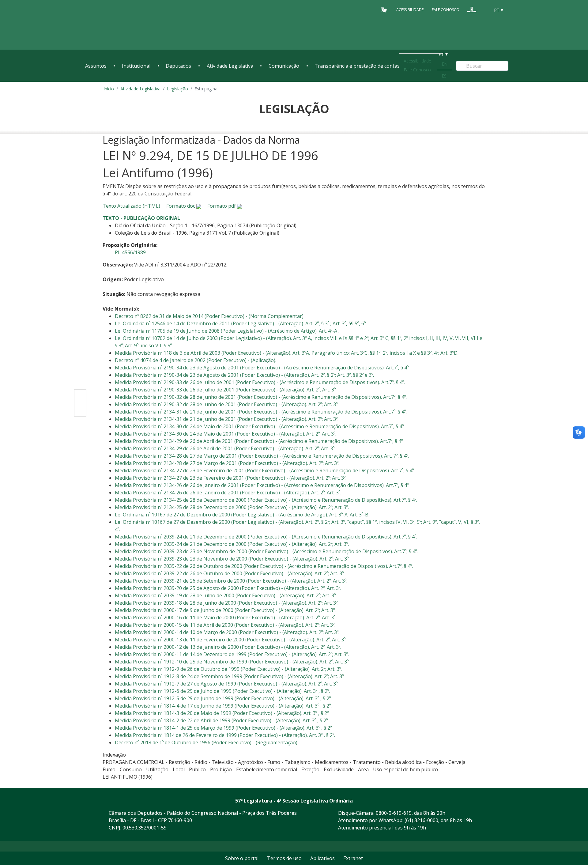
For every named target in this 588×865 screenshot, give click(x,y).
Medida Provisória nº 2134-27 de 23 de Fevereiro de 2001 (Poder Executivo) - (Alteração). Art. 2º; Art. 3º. (230, 477)
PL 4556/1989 (130, 252)
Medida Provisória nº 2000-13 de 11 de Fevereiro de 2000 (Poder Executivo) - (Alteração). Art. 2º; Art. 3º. (230, 639)
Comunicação (284, 65)
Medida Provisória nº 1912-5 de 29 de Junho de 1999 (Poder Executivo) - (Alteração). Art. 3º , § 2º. (223, 698)
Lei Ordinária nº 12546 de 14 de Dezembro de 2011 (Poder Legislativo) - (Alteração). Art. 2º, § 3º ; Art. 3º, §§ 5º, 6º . (241, 323)
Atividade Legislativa (230, 65)
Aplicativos (322, 858)
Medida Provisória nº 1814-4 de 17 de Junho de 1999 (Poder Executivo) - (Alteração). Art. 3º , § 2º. (223, 705)
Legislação (177, 89)
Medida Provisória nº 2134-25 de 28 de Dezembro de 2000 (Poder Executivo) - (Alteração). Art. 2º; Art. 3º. (232, 507)
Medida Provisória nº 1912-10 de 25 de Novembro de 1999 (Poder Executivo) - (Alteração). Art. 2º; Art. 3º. (232, 661)
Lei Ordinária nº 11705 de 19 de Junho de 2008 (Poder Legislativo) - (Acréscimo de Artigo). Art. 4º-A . (227, 330)
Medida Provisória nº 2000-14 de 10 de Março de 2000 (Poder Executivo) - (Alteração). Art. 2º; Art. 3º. (227, 632)
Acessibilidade (410, 9)
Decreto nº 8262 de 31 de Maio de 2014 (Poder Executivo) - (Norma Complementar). (209, 316)
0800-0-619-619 (394, 813)
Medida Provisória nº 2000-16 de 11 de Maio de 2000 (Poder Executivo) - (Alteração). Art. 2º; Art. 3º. (225, 617)
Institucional (136, 65)
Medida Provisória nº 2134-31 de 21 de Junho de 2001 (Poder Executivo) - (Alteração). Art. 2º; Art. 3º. (226, 419)
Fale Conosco (445, 9)
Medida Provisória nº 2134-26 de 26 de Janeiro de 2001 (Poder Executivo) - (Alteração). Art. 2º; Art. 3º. (228, 492)
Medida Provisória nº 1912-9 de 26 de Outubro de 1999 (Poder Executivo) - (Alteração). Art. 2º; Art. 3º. (228, 669)
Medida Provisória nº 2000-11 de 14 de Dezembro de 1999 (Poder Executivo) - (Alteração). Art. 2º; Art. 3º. (232, 654)
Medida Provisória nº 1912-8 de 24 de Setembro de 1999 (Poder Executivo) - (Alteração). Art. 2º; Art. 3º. (230, 676)
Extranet (353, 858)
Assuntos (96, 65)
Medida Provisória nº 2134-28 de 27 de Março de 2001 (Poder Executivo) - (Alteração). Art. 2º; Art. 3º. (227, 463)
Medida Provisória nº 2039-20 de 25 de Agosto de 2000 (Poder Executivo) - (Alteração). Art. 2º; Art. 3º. (228, 588)
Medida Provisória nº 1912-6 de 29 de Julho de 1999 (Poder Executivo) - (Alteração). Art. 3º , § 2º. (222, 691)
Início (109, 89)
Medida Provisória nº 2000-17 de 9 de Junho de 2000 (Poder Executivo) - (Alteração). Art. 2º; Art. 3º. (225, 610)
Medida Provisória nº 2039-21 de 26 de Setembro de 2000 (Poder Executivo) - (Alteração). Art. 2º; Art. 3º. (231, 580)
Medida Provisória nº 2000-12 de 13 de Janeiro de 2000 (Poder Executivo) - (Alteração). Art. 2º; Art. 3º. (228, 647)
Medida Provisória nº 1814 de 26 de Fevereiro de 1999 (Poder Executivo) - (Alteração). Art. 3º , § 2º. (225, 735)
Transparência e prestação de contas (357, 65)
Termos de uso (284, 858)
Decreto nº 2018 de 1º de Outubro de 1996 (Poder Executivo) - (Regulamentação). (206, 742)
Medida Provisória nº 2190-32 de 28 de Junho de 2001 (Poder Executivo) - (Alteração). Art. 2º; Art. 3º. (226, 404)
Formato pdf (222, 205)
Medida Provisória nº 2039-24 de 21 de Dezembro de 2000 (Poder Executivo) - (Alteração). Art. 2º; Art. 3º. (232, 544)
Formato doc (181, 205)
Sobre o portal (241, 858)
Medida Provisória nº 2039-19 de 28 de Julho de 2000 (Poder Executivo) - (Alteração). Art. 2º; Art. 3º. (226, 595)
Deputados (178, 65)
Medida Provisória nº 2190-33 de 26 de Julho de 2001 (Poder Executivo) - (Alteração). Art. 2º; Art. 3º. (226, 389)
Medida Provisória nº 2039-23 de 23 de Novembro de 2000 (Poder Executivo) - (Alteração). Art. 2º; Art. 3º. (232, 558)
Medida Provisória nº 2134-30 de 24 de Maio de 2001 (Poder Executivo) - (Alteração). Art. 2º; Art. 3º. (225, 433)
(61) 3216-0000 (421, 820)
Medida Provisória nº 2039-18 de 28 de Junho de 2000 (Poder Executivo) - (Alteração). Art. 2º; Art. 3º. (226, 602)
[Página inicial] (122, 25)
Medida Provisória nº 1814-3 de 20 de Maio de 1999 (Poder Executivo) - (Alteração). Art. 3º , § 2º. (222, 713)
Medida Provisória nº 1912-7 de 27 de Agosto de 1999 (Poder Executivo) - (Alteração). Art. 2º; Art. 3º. (226, 683)
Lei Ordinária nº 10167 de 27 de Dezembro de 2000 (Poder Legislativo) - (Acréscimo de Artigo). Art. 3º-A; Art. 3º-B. (242, 514)
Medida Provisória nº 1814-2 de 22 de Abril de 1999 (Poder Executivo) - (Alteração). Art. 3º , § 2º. (222, 720)
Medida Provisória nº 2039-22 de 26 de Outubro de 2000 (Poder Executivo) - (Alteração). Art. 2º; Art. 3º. (230, 573)
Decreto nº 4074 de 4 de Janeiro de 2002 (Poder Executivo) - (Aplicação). (195, 360)
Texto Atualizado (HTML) (131, 205)
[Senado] (483, 9)
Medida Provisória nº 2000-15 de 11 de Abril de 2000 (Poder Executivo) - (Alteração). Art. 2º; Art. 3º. (225, 624)
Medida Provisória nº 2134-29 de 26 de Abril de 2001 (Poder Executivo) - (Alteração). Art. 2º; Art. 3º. (225, 448)
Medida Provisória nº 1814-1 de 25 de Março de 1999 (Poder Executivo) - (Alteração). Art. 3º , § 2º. (224, 727)
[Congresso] (471, 9)
